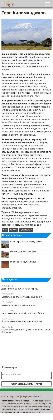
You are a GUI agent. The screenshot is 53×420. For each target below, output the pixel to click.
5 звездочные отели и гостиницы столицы (21, 321)
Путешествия (26, 230)
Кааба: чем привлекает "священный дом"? (21, 297)
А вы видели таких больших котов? (18, 305)
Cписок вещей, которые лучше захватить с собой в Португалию (25, 331)
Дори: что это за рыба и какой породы (19, 289)
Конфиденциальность (31, 397)
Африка (13, 230)
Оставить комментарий (26, 384)
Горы (5, 230)
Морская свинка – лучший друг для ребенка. (22, 313)
